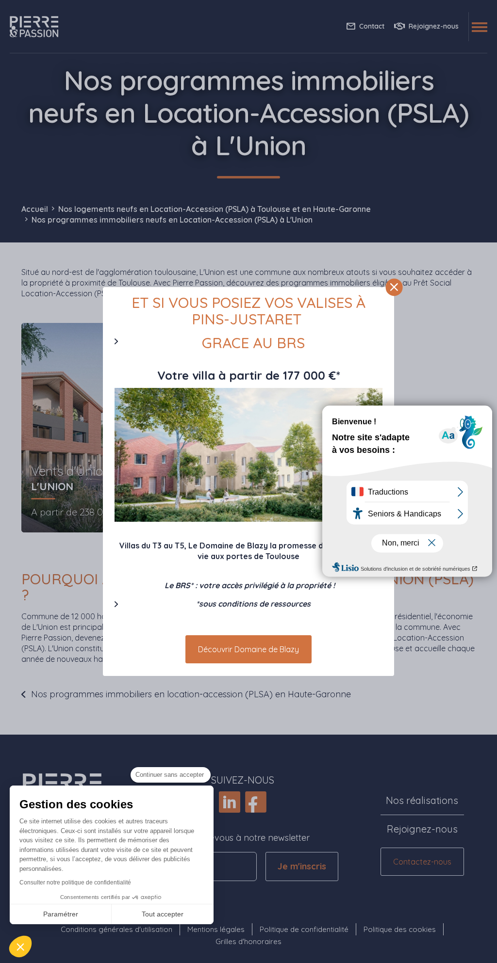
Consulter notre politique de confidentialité (75, 882)
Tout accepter (162, 914)
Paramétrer (60, 914)
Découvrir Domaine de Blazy (248, 649)
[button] (20, 946)
